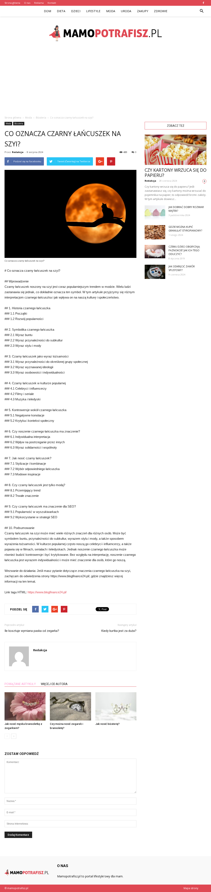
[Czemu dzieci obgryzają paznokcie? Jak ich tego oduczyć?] (155, 251)
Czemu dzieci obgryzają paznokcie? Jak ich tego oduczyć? (184, 250)
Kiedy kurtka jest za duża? (118, 631)
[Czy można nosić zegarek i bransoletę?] (70, 706)
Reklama (39, 2)
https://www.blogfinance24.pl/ (47, 592)
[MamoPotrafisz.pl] (105, 33)
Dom (47, 11)
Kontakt (52, 2)
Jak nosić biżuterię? (107, 723)
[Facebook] (203, 3)
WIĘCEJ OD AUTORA (54, 684)
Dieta (61, 11)
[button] (201, 11)
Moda (110, 11)
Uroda (126, 11)
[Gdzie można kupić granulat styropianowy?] (155, 232)
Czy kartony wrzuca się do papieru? (175, 172)
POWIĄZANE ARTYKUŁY (20, 684)
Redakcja (17, 152)
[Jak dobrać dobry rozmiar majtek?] (155, 212)
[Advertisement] (105, 80)
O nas (27, 2)
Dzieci (75, 11)
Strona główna (12, 2)
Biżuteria (18, 123)
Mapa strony (191, 888)
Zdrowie (160, 11)
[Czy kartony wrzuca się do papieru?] (175, 150)
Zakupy (142, 11)
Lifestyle (93, 11)
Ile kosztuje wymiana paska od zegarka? (32, 631)
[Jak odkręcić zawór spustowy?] (155, 272)
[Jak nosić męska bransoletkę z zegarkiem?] (25, 706)
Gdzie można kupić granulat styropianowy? (185, 228)
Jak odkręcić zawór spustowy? (182, 268)
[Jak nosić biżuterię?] (115, 706)
